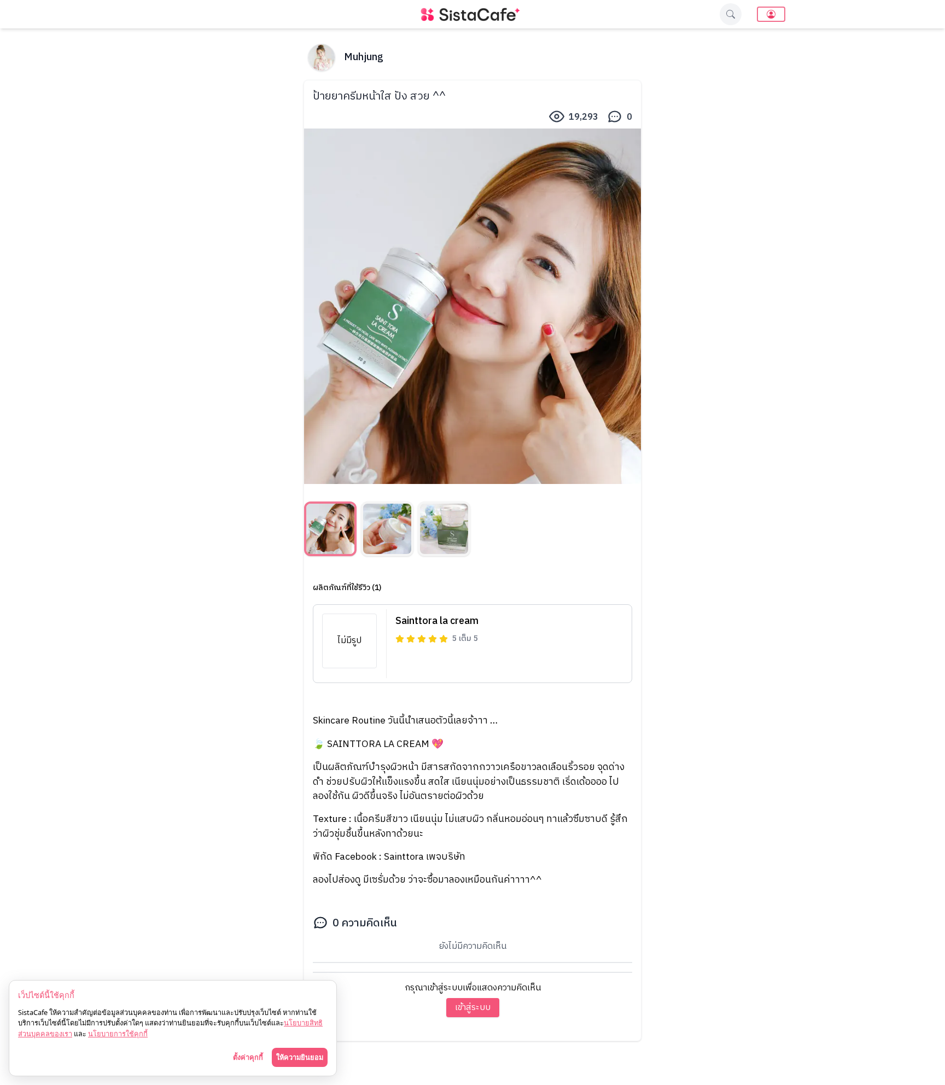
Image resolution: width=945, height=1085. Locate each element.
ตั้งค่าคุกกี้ (248, 1057)
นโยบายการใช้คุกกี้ (118, 1034)
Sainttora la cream (437, 621)
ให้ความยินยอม (299, 1057)
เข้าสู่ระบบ (473, 1007)
